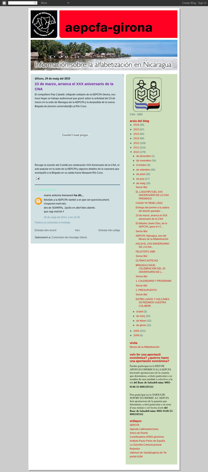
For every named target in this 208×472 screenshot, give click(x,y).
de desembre (144, 156)
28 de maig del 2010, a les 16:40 (62, 217)
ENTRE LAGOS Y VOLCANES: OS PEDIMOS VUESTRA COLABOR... (153, 302)
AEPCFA (134, 425)
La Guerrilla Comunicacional (145, 444)
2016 (136, 124)
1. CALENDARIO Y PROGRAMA (153, 281)
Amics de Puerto (139, 433)
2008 (136, 335)
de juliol (141, 174)
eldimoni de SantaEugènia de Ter (148, 452)
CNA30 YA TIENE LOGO (149, 203)
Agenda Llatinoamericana (144, 429)
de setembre (143, 169)
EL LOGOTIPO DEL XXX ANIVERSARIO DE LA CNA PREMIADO (152, 195)
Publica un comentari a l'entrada (52, 222)
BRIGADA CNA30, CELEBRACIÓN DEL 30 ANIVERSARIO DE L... (150, 268)
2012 (136, 143)
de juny (140, 178)
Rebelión (135, 448)
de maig (141, 183)
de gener (141, 325)
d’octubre (141, 165)
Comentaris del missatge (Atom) (69, 237)
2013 (136, 138)
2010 (136, 152)
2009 (136, 331)
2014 (136, 134)
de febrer (141, 320)
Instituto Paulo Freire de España (147, 440)
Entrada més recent (45, 230)
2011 (136, 147)
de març (141, 316)
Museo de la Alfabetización (144, 347)
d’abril (140, 311)
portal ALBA (136, 456)
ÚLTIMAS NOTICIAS (147, 260)
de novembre (144, 160)
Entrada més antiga (109, 230)
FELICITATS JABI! (145, 251)
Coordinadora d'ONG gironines (147, 436)
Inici (77, 230)
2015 (136, 129)
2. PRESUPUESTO (146, 290)
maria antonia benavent (58, 195)
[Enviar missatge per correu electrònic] (37, 178)
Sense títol (141, 187)
